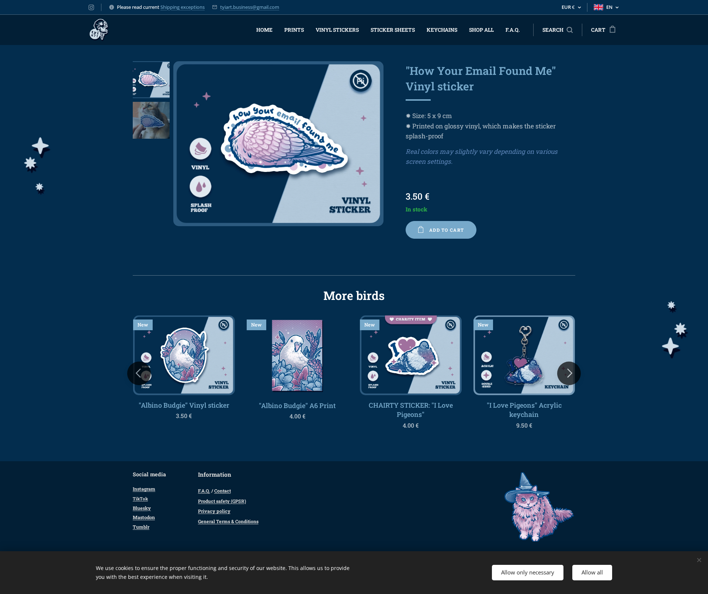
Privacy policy (214, 511)
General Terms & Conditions (228, 521)
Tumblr (141, 527)
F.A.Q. (204, 491)
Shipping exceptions (182, 7)
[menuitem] (266, 30)
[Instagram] (91, 7)
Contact (222, 491)
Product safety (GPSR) (222, 501)
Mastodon (144, 517)
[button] (557, 30)
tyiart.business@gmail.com (249, 7)
